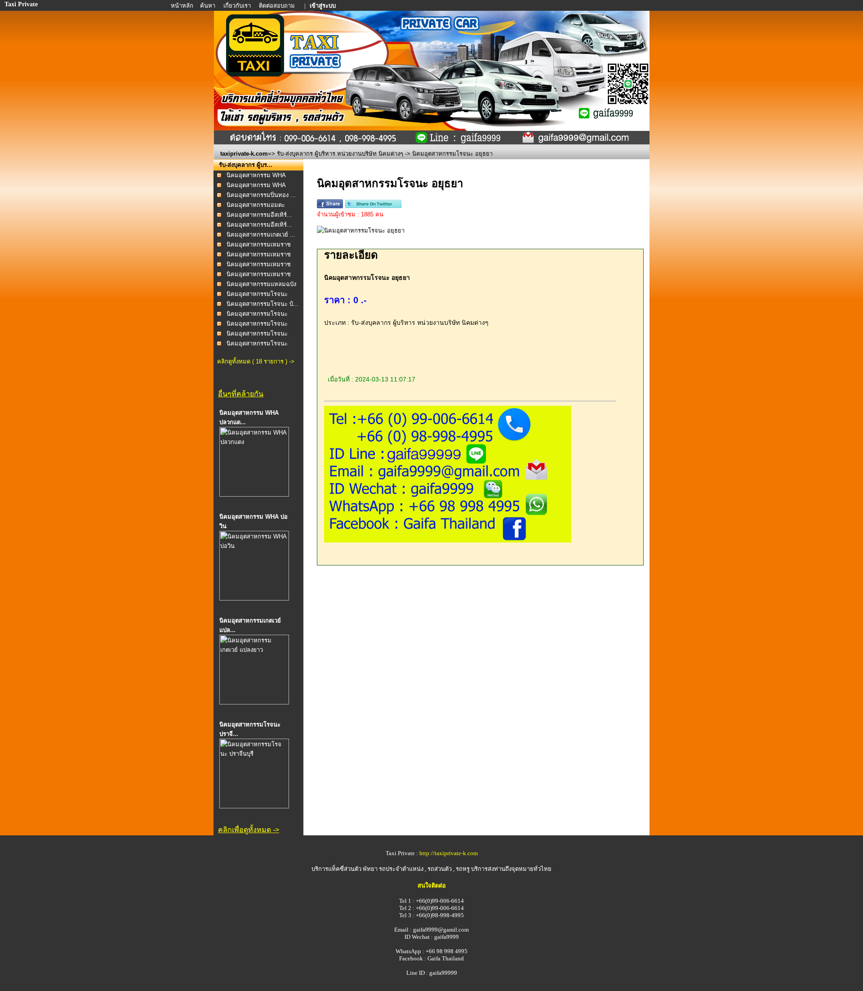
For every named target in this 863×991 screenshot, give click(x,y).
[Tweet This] (373, 206)
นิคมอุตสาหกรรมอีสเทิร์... (259, 214)
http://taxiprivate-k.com (448, 853)
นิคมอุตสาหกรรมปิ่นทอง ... (261, 195)
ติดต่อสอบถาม (277, 5)
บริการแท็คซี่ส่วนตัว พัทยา (344, 868)
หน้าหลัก (183, 5)
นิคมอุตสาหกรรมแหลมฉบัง (261, 284)
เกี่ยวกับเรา (237, 5)
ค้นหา (207, 5)
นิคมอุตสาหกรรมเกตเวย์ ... (261, 234)
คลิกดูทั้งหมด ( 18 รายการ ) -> (255, 361)
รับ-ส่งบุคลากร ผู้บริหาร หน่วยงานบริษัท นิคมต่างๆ (340, 153)
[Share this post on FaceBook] (330, 206)
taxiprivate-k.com (244, 153)
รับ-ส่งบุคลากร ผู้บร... (245, 164)
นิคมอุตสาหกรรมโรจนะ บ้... (262, 303)
